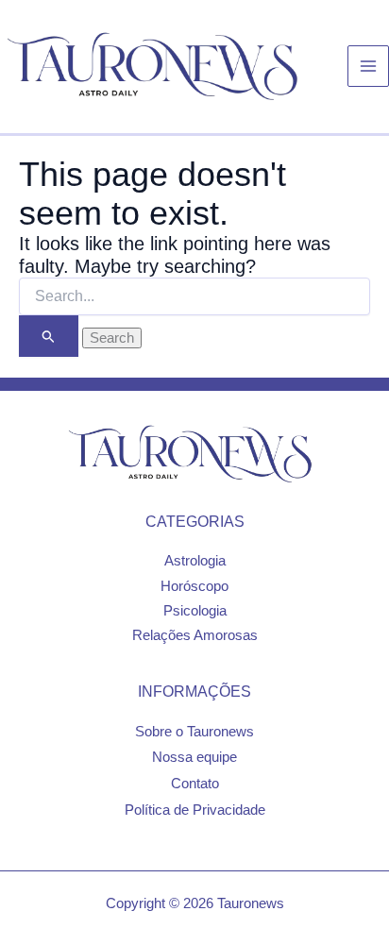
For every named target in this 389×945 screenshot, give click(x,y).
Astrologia (195, 560)
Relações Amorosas (195, 635)
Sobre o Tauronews (194, 731)
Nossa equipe (194, 757)
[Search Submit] (48, 336)
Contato (195, 783)
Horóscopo (194, 586)
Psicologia (195, 610)
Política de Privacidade (195, 810)
